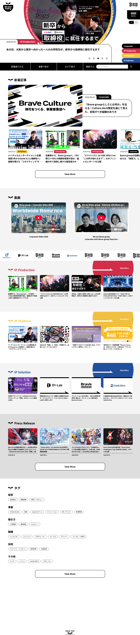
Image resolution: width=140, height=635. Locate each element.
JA (131, 22)
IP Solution (129, 60)
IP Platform (129, 55)
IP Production (27, 41)
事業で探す (44, 66)
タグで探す (70, 66)
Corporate (128, 46)
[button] (89, 58)
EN (136, 22)
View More (70, 174)
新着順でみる (17, 66)
